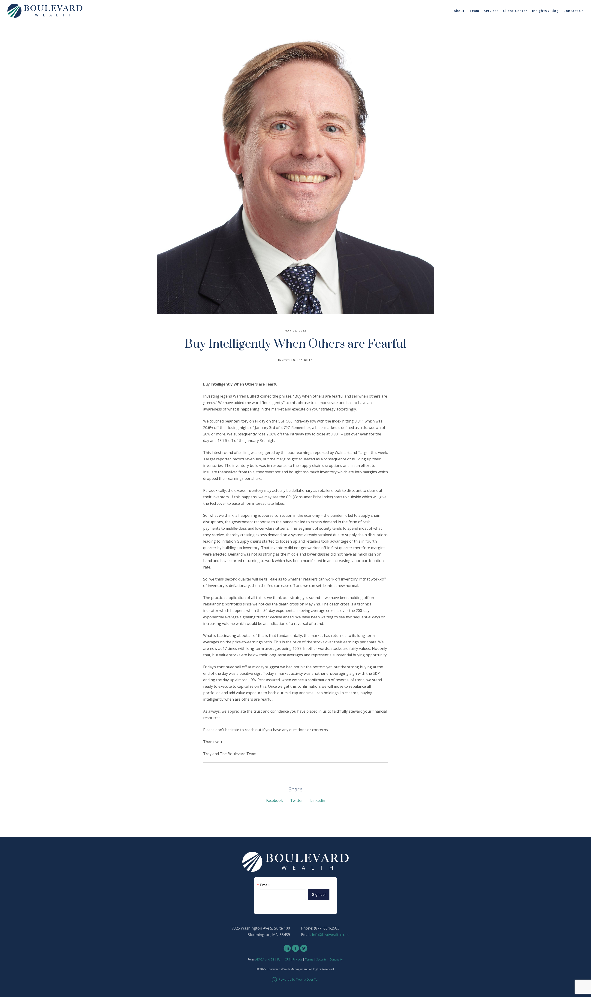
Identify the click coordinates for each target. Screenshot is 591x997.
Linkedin (317, 800)
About (459, 11)
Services (491, 11)
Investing (286, 360)
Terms (309, 959)
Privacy (297, 959)
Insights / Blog (545, 11)
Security (321, 959)
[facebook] (295, 948)
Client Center (515, 11)
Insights (305, 360)
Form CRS (283, 959)
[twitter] (304, 948)
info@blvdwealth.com (330, 934)
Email (264, 885)
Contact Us (574, 11)
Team (474, 11)
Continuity (336, 959)
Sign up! (319, 894)
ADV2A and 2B (264, 959)
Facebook (274, 800)
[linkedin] (287, 948)
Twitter (296, 800)
